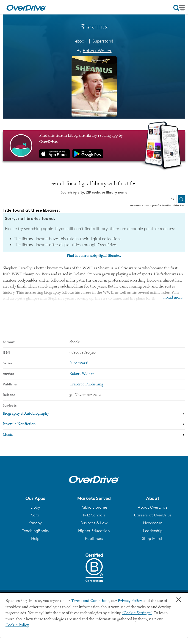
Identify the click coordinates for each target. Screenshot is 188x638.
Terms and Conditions (90, 601)
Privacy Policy (130, 601)
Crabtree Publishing (86, 384)
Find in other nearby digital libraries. (94, 256)
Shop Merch (152, 538)
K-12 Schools (94, 515)
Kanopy (35, 523)
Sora (35, 515)
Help (35, 538)
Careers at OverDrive (152, 515)
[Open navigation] (179, 7)
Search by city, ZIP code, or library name (94, 192)
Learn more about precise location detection (156, 205)
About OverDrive (153, 507)
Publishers (94, 538)
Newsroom (153, 523)
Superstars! (103, 40)
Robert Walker (97, 50)
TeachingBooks (35, 530)
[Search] (181, 199)
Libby (35, 507)
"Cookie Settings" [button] (137, 613)
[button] (35, 498)
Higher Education (94, 530)
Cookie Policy (17, 625)
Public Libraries (94, 507)
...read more (173, 298)
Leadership (153, 530)
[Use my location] (172, 199)
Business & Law (94, 523)
